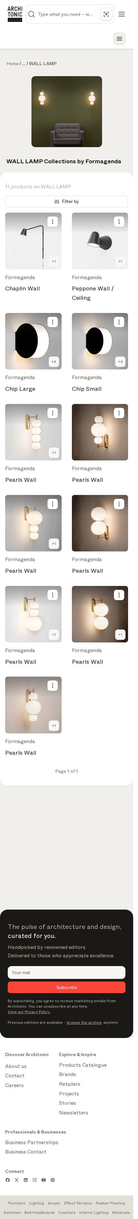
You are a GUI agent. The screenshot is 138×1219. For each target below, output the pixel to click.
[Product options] (52, 222)
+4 (53, 362)
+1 (54, 261)
